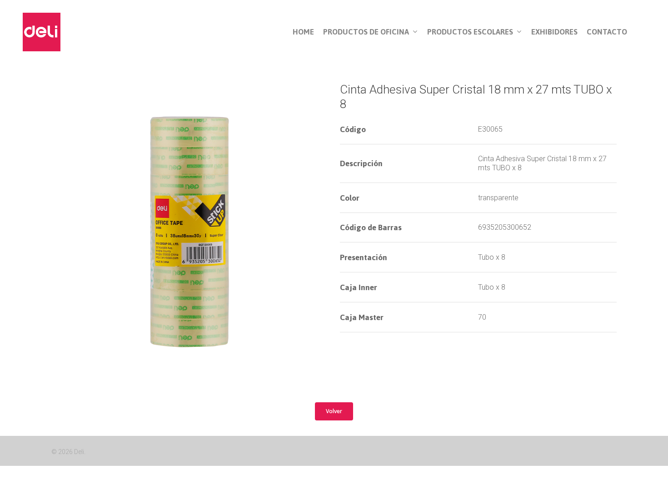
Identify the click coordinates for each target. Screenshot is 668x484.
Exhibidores (554, 32)
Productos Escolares (470, 32)
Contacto (607, 32)
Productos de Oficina (366, 32)
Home (303, 32)
